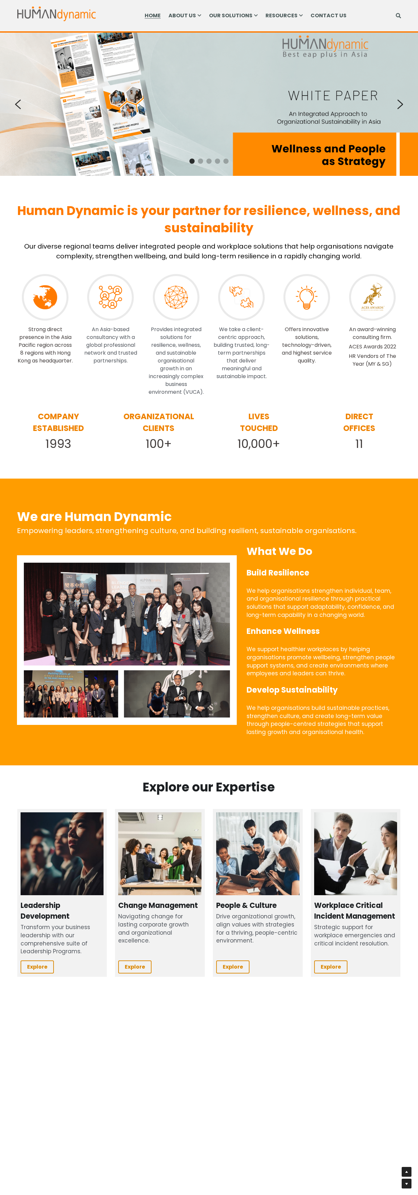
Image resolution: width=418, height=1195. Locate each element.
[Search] (398, 16)
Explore (37, 967)
